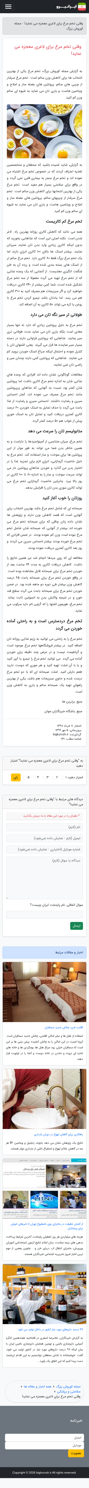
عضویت (76, 1453)
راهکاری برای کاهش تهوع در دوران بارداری (58, 1134)
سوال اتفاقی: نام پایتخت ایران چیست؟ (56, 905)
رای (16, 777)
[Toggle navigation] (8, 6)
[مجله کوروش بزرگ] (71, 7)
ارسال (76, 925)
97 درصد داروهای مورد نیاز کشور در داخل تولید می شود (50, 1329)
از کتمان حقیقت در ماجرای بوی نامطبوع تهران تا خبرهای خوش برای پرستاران (47, 1226)
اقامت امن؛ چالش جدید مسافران (64, 1027)
